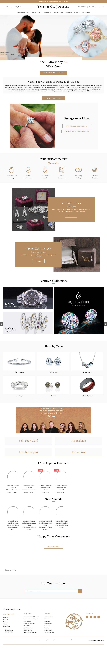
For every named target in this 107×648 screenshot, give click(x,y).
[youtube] (98, 617)
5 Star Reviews (28, 630)
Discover (71, 215)
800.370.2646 (9, 630)
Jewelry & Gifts (58, 12)
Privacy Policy (48, 630)
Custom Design (48, 616)
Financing (47, 625)
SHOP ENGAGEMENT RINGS (53, 73)
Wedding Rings (36, 12)
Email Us (5, 622)
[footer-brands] (74, 621)
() (103, 7)
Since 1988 (27, 625)
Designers (68, 12)
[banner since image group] (53, 420)
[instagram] (95, 617)
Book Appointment (53, 98)
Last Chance (86, 12)
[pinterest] (91, 617)
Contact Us (6, 626)
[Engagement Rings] (32, 126)
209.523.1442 (9, 632)
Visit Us (5, 624)
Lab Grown (47, 12)
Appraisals (47, 621)
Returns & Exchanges (30, 623)
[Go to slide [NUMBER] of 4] (1, 324)
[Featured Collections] (28, 298)
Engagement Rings (23, 12)
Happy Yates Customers (30, 632)
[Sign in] (97, 7)
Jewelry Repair (48, 623)
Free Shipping (27, 621)
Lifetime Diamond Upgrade (31, 619)
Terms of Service (49, 632)
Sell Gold (46, 619)
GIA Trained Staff (28, 628)
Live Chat (5, 619)
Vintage (76, 12)
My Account (6, 617)
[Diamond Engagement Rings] (53, 37)
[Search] (5, 7)
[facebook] (87, 617)
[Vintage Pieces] (33, 209)
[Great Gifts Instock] (77, 254)
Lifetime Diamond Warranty (31, 616)
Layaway (46, 628)
